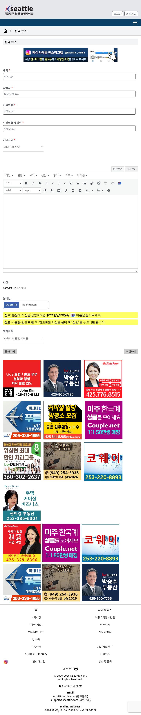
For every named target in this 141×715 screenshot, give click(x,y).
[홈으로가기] (18, 9)
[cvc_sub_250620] (22, 378)
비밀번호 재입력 (13, 122)
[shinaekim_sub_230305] (103, 379)
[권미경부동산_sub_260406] (22, 502)
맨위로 (67, 669)
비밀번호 (9, 105)
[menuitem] (9, 175)
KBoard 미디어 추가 (14, 287)
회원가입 (131, 13)
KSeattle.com (78, 675)
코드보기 (131, 168)
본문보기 (118, 168)
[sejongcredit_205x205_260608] (61, 582)
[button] (13, 183)
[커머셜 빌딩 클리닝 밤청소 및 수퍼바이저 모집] (63, 420)
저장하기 (131, 351)
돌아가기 (10, 351)
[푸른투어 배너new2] (22, 582)
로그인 (117, 13)
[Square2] (22, 461)
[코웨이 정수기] (100, 543)
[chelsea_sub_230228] (22, 543)
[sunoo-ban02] (61, 543)
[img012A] (100, 582)
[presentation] (9, 175)
